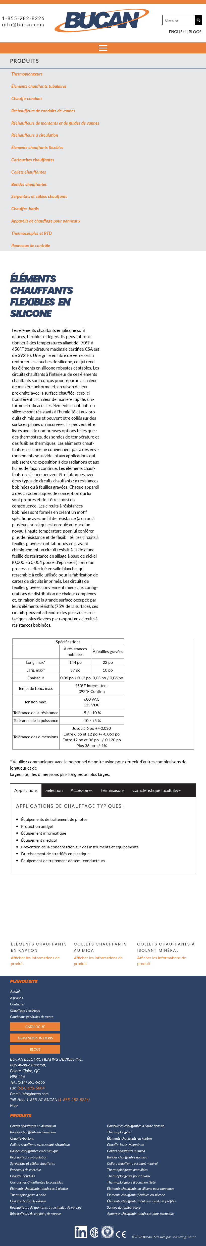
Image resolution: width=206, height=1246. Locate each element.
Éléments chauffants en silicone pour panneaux (140, 1188)
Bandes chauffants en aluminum (33, 1131)
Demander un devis (35, 1037)
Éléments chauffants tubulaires (39, 86)
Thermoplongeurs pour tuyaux (128, 1175)
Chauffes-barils (25, 208)
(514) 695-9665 (31, 1082)
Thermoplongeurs (26, 74)
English (177, 31)
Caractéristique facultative (156, 790)
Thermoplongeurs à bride (28, 1194)
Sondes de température (124, 1207)
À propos (16, 997)
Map (14, 1105)
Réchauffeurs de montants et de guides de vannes (55, 123)
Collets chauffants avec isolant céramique (40, 1144)
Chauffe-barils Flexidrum (28, 1200)
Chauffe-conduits (26, 98)
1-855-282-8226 (23, 18)
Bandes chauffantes (29, 184)
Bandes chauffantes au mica (127, 1156)
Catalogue (35, 1026)
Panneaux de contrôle (30, 245)
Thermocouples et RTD (31, 233)
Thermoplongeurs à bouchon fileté (131, 1182)
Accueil (15, 991)
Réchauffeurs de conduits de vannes (43, 111)
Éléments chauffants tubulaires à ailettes (39, 1188)
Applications (25, 790)
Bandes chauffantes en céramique (34, 1150)
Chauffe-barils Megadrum (125, 1144)
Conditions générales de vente (32, 1016)
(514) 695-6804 (31, 1088)
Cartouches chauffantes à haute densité (135, 1125)
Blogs (195, 31)
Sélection (54, 790)
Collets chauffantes (28, 172)
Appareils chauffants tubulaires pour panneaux (140, 1213)
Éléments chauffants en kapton (129, 1138)
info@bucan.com (23, 24)
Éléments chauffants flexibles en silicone (136, 1194)
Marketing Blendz (184, 1236)
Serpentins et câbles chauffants (39, 196)
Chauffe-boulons (22, 1138)
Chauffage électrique (25, 1010)
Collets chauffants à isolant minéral (132, 1163)
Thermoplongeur (119, 1131)
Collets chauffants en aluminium (33, 1125)
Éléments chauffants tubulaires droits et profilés (141, 1200)
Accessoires (81, 790)
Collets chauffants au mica (126, 1150)
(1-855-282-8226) (74, 1099)
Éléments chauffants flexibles (37, 147)
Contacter (17, 1003)
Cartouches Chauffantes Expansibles (36, 1182)
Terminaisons (112, 790)
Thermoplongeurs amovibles (127, 1169)
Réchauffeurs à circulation (34, 135)
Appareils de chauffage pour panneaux (45, 221)
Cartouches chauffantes (32, 160)
